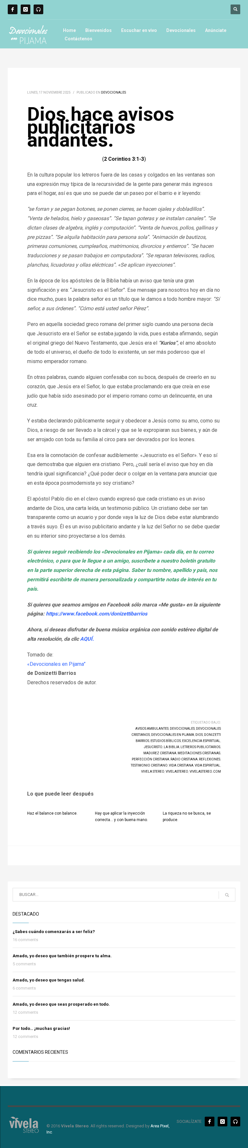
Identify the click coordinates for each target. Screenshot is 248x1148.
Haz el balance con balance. (52, 813)
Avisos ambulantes (152, 728)
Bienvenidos (98, 30)
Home (69, 30)
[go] (227, 895)
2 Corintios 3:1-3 (124, 159)
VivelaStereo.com (205, 771)
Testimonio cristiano (149, 765)
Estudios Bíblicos (165, 741)
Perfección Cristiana (150, 759)
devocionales (182, 728)
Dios (199, 735)
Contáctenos (78, 38)
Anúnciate (215, 30)
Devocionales (181, 30)
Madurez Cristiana (159, 753)
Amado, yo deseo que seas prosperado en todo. (61, 1004)
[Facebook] (12, 9)
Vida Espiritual (207, 765)
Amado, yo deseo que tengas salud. (49, 980)
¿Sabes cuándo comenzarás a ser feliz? (54, 931)
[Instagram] (25, 9)
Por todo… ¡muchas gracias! (41, 1028)
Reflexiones (209, 759)
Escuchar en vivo (139, 30)
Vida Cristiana (181, 765)
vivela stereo (152, 771)
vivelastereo (177, 771)
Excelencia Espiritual (201, 741)
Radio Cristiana (184, 759)
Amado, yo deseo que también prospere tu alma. (62, 955)
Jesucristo (153, 747)
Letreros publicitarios (200, 747)
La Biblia (171, 747)
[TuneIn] (38, 9)
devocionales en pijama (172, 735)
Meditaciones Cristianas (199, 753)
